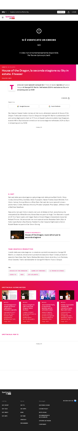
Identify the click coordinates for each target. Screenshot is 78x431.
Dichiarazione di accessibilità (44, 416)
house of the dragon (18, 270)
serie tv (13, 274)
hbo (22, 274)
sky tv (22, 405)
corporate (42, 424)
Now (21, 412)
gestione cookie (44, 405)
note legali (43, 412)
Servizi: (22, 401)
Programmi (24, 423)
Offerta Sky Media (45, 420)
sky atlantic (33, 274)
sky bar (22, 416)
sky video (5, 412)
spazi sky (23, 419)
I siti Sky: (4, 401)
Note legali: (42, 401)
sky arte (5, 416)
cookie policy (43, 408)
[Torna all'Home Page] (10, 17)
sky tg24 (5, 408)
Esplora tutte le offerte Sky (19, 12)
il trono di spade (57, 270)
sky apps (23, 408)
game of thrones (38, 270)
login (74, 12)
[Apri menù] (2, 17)
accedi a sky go (68, 400)
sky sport (5, 405)
